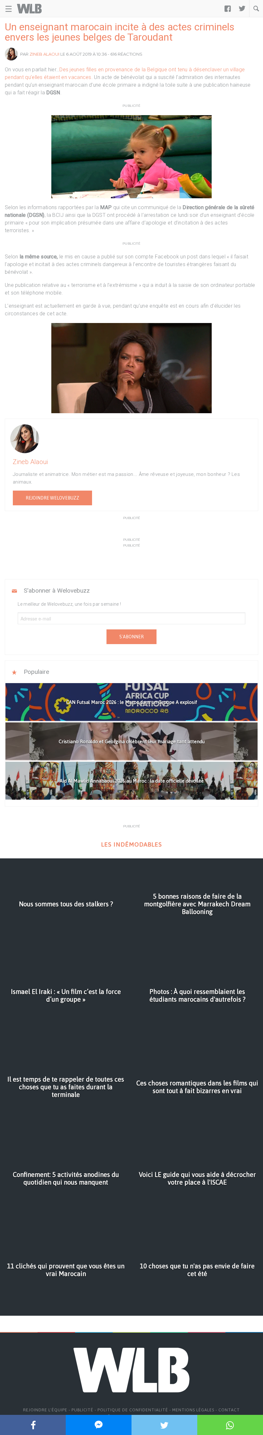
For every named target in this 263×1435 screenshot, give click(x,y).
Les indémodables (131, 844)
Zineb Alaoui (44, 54)
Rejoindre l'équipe (45, 1409)
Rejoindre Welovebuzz (52, 498)
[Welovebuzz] (29, 8)
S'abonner (131, 636)
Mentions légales (193, 1409)
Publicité (82, 1409)
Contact (229, 1409)
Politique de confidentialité (133, 1409)
